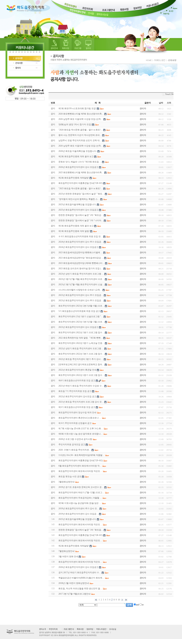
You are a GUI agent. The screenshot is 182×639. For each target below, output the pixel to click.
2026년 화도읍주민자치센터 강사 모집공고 (78, 567)
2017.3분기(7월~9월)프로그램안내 (74, 594)
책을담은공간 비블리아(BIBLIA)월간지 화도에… (81, 578)
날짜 (161, 103)
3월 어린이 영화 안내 (68, 556)
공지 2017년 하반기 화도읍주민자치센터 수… (79, 572)
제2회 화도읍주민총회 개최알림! (73, 546)
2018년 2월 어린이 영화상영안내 (73, 583)
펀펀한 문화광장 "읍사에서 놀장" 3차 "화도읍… (80, 530)
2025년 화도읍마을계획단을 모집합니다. (77, 519)
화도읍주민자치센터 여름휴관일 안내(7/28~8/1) (80, 535)
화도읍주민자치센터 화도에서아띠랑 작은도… (80, 524)
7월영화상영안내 (66, 551)
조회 (169, 103)
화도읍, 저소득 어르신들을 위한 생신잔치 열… (80, 588)
